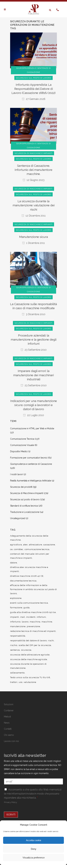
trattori (13, 682)
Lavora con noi (11, 741)
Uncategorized (17, 518)
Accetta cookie (33, 840)
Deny (33, 849)
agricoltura (16, 544)
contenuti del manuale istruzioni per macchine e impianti (29, 556)
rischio (13, 645)
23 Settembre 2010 (35, 349)
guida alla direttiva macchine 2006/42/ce (33, 612)
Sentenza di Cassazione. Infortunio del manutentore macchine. (33, 170)
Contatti (8, 729)
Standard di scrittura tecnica (24, 505)
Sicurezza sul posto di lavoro (25, 499)
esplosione (16, 598)
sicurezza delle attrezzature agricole (30, 654)
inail (22, 617)
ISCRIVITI (10, 814)
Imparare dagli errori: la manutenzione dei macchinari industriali (33, 375)
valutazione (30, 682)
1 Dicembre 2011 (35, 242)
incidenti (31, 617)
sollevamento (17, 673)
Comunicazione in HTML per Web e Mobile (32, 428)
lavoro (25, 622)
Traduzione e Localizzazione (24, 512)
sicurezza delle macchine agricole (28, 659)
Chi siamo (9, 735)
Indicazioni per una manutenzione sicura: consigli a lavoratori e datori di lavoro (33, 405)
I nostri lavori (16, 474)
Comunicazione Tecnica (22, 439)
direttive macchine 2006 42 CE (26, 576)
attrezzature (35, 544)
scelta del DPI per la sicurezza (35, 645)
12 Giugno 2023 (35, 180)
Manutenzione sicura (33, 237)
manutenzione (18, 626)
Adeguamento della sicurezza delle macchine (29, 538)
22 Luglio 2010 (35, 415)
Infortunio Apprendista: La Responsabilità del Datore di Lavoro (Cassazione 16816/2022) (33, 89)
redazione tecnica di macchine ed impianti (33, 631)
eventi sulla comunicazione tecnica (29, 603)
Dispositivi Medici (19, 451)
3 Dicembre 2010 (35, 314)
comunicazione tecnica (37, 549)
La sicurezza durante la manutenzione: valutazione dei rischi (34, 205)
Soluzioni (8, 704)
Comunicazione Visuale (22, 445)
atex (25, 544)
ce (11, 549)
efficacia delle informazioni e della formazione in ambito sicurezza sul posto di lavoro (33, 589)
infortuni (41, 617)
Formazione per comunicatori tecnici (28, 457)
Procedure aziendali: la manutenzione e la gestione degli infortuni (33, 339)
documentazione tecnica (23, 581)
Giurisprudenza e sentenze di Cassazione (31, 464)
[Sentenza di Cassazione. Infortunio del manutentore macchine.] (33, 125)
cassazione (49, 544)
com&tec (18, 549)
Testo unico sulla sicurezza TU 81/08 (30, 677)
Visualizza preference (34, 857)
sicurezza (26, 650)
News (7, 722)
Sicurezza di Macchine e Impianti (26, 493)
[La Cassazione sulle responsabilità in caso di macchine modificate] (33, 269)
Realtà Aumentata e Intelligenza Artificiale (30, 480)
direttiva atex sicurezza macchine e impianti (29, 569)
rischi (51, 640)
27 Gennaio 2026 (35, 99)
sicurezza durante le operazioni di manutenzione (28, 666)
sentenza (15, 650)
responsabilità (17, 636)
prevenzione (33, 626)
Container (9, 710)
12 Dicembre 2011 (35, 215)
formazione (16, 607)
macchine (47, 622)
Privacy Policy (10, 802)
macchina (35, 622)
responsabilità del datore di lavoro (28, 640)
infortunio (15, 622)
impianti (14, 617)
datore (13, 562)
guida (27, 607)
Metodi (7, 716)
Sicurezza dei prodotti (21, 487)
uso (20, 682)
